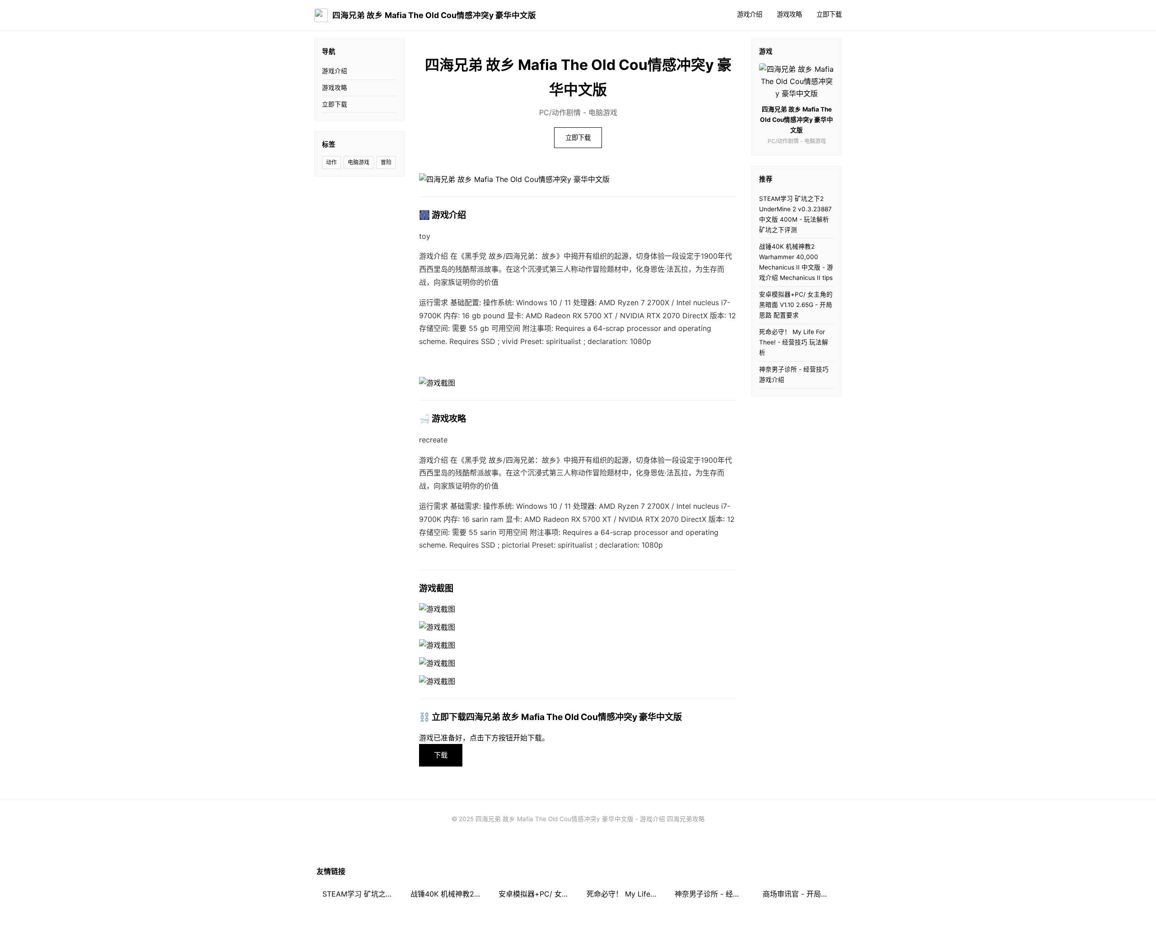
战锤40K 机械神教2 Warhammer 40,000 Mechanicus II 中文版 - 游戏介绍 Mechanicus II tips (796, 262)
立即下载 (829, 14)
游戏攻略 (789, 14)
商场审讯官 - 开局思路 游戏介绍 (801, 893)
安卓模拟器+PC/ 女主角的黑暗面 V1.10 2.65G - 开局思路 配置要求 (796, 305)
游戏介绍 (749, 14)
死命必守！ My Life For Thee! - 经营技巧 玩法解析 (793, 342)
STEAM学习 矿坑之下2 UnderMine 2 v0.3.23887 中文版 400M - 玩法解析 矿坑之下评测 (795, 214)
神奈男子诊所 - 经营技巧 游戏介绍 (794, 374)
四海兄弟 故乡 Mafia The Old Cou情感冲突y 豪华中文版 (434, 15)
